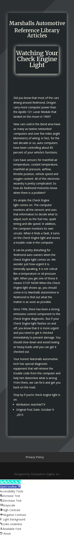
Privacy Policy (35, 457)
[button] (10, 486)
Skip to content (31, 482)
